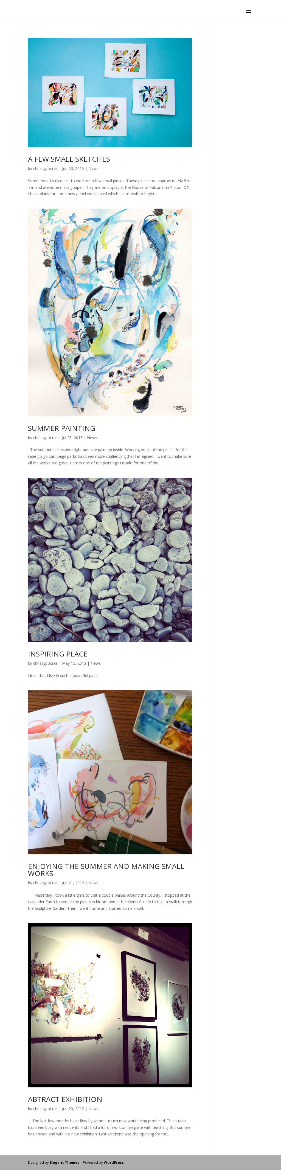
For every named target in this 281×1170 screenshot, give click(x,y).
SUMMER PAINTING (61, 428)
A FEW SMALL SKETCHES (69, 159)
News (93, 168)
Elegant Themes (64, 1162)
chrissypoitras (45, 168)
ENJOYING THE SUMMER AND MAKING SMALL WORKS (106, 869)
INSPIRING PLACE (58, 654)
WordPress (114, 1162)
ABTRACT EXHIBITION (65, 1099)
